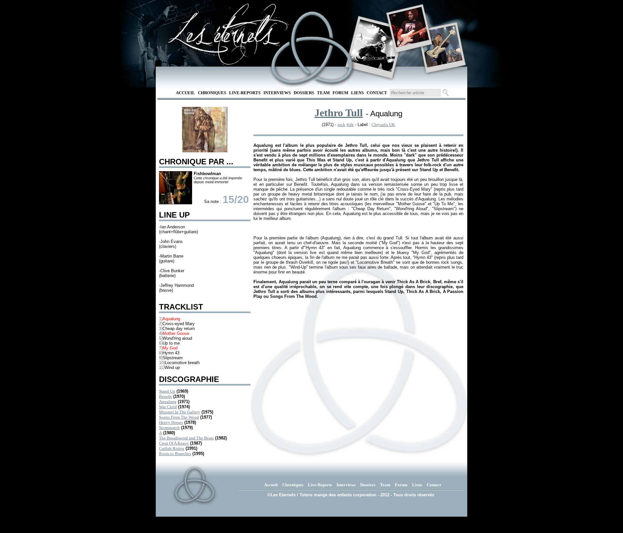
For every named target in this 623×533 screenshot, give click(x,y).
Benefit (165, 396)
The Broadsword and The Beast (186, 438)
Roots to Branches (175, 453)
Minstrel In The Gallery (179, 412)
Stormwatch (169, 427)
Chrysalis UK (383, 124)
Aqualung (168, 401)
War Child (168, 406)
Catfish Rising (171, 448)
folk (350, 124)
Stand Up (167, 391)
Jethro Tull (338, 113)
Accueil (185, 92)
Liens (357, 92)
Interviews (277, 92)
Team (323, 92)
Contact (377, 92)
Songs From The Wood (179, 417)
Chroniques (212, 92)
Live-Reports (245, 92)
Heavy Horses (171, 422)
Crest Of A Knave (174, 443)
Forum (340, 92)
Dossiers (304, 92)
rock (341, 124)
